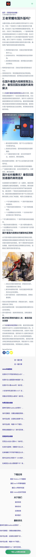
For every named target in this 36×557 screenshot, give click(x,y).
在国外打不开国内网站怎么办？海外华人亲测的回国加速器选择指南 (13, 374)
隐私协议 (18, 506)
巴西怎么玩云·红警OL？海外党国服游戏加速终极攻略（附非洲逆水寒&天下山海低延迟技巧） (13, 441)
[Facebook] (4, 352)
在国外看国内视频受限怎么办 (14, 93)
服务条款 (18, 502)
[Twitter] (7, 352)
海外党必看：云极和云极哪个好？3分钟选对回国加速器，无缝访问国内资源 (13, 419)
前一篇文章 (18, 360)
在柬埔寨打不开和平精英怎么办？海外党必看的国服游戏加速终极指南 (13, 452)
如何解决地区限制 (11, 325)
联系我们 (18, 515)
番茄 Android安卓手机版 (18, 492)
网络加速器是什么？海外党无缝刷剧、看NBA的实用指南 (13, 430)
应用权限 (18, 511)
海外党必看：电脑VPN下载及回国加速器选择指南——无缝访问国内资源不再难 (13, 424)
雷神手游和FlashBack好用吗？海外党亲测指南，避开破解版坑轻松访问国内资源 (13, 408)
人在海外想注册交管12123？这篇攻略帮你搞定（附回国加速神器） (13, 390)
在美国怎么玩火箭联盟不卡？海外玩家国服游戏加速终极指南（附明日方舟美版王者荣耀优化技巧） (13, 463)
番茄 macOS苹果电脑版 (18, 483)
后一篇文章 (18, 364)
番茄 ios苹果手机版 (18, 488)
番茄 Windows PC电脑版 (18, 479)
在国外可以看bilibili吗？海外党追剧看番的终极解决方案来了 (13, 385)
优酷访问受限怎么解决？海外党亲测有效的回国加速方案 (13, 396)
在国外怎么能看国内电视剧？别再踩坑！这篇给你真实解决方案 (13, 380)
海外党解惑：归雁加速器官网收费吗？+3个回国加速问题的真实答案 (13, 413)
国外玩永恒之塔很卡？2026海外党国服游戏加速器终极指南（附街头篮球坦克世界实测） (13, 458)
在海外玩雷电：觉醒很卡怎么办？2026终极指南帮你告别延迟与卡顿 (13, 447)
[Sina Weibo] (11, 352)
